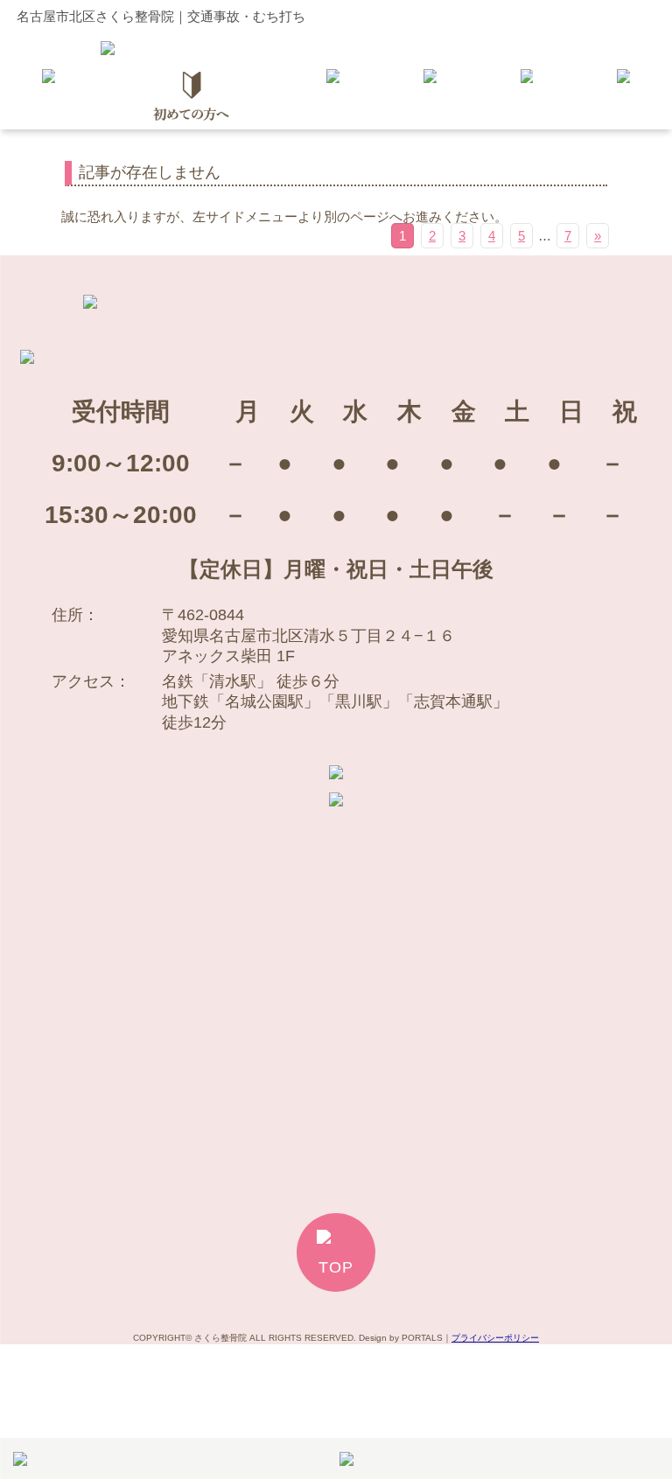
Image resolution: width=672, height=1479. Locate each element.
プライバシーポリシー (495, 1338)
